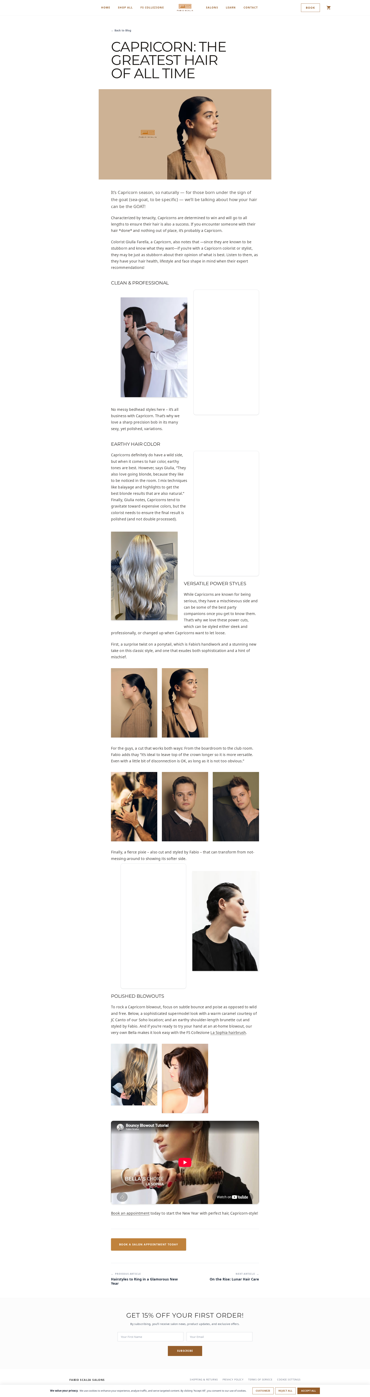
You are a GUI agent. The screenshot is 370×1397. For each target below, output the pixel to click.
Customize (263, 1390)
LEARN (231, 7)
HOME (105, 7)
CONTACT (251, 7)
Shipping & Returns (204, 1379)
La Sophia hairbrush (228, 1032)
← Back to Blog (121, 30)
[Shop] (329, 7)
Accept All (308, 1390)
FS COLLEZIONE (152, 7)
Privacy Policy (233, 1379)
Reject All (285, 1390)
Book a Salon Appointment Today (148, 1244)
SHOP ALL (125, 7)
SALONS (212, 7)
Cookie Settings (289, 1379)
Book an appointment (130, 1213)
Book (310, 7)
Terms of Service (260, 1379)
